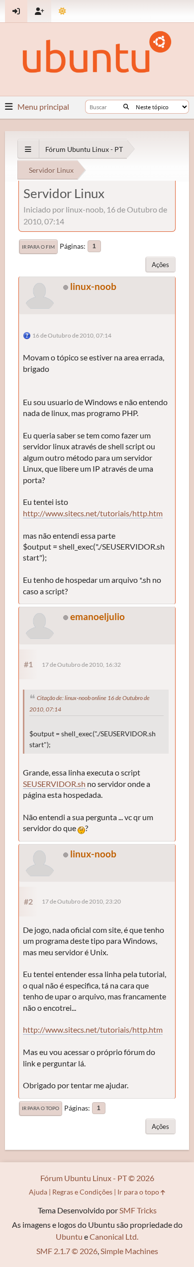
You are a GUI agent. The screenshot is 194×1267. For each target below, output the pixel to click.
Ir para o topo (40, 1108)
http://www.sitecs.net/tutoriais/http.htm (93, 513)
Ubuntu (69, 1236)
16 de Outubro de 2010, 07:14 (71, 335)
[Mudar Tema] (62, 11)
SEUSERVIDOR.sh (54, 783)
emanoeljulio (97, 616)
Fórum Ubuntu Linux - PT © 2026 (97, 1178)
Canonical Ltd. (114, 1236)
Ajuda (38, 1192)
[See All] (28, 149)
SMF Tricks (138, 1210)
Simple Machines (129, 1251)
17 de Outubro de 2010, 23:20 (81, 901)
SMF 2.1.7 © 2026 (66, 1251)
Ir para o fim (38, 247)
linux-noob (93, 286)
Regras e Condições (82, 1192)
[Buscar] (126, 107)
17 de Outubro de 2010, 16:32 (81, 664)
